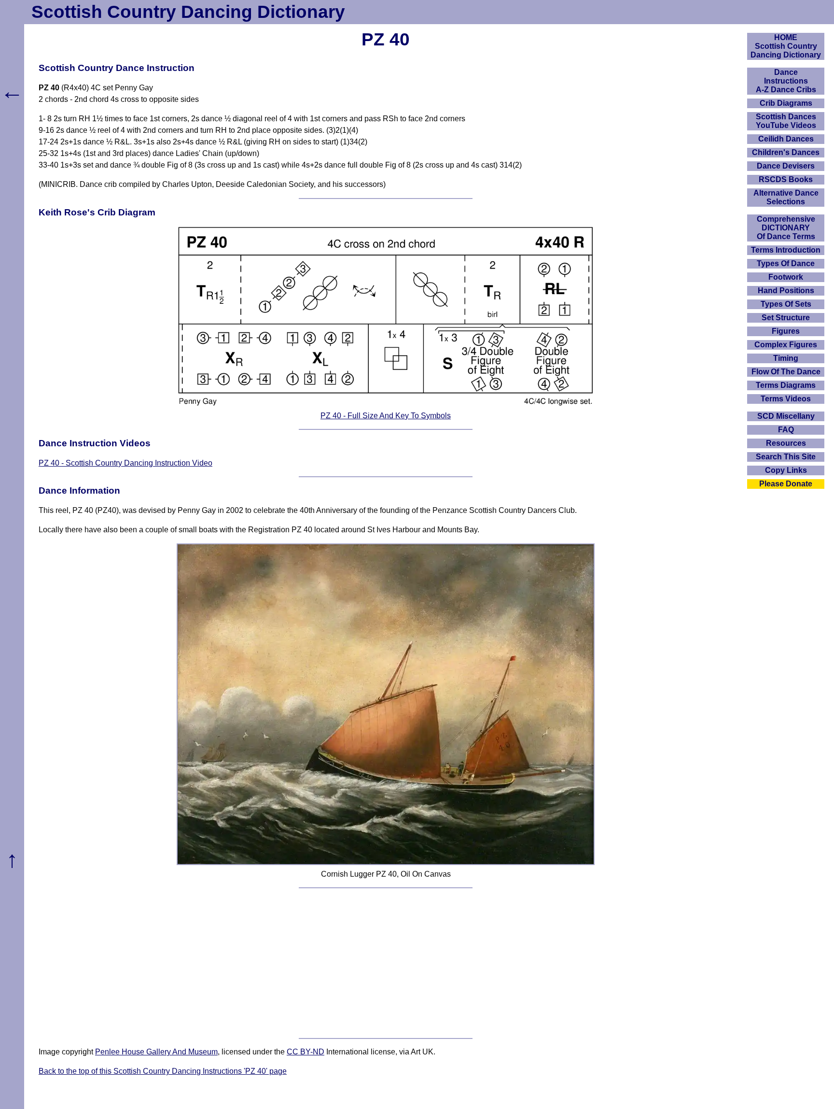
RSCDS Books (786, 179)
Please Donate (785, 484)
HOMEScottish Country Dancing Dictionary (786, 46)
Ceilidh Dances (786, 139)
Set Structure (786, 317)
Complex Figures (785, 345)
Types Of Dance (786, 263)
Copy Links (786, 470)
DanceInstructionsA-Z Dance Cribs (786, 81)
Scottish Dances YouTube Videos (786, 121)
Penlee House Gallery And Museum (156, 1052)
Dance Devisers (786, 166)
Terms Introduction (785, 250)
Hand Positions (786, 290)
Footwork (785, 277)
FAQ (786, 430)
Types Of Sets (786, 304)
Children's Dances (786, 152)
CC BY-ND (305, 1052)
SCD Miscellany (786, 416)
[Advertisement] (385, 963)
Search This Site (786, 457)
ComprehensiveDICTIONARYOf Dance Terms (786, 228)
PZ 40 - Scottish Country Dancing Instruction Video (125, 463)
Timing (785, 358)
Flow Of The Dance (785, 372)
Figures (786, 331)
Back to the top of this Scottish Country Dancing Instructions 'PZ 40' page (163, 1071)
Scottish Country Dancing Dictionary (188, 12)
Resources (786, 443)
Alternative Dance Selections (786, 197)
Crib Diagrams (786, 103)
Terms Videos (786, 399)
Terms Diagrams (786, 385)
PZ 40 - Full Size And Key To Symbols (385, 416)
